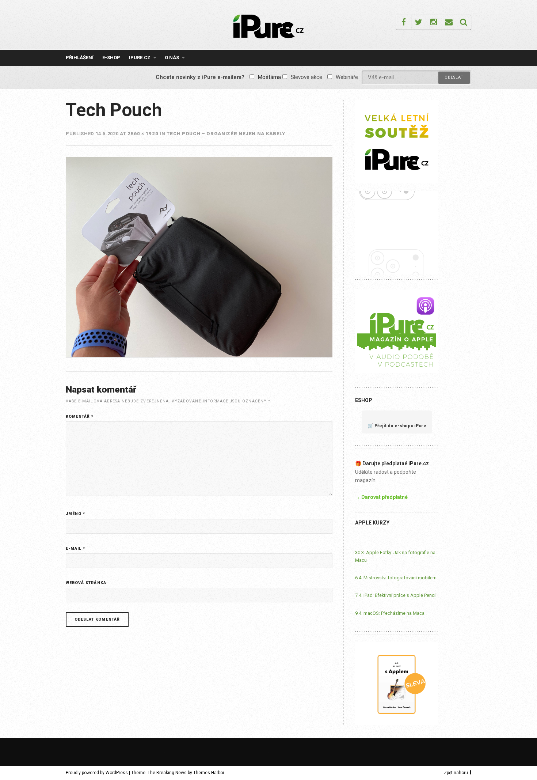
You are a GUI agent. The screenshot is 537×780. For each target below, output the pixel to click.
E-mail (75, 548)
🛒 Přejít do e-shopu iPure (396, 425)
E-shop (111, 57)
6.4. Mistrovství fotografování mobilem (396, 577)
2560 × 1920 (142, 133)
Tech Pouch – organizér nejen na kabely (226, 133)
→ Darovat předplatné (381, 497)
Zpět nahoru (456, 772)
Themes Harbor (208, 772)
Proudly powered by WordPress (97, 772)
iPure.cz (140, 57)
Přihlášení (80, 57)
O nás (172, 57)
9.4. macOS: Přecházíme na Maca (389, 613)
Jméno (75, 513)
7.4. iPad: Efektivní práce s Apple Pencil (396, 595)
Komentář (80, 416)
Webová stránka (86, 582)
